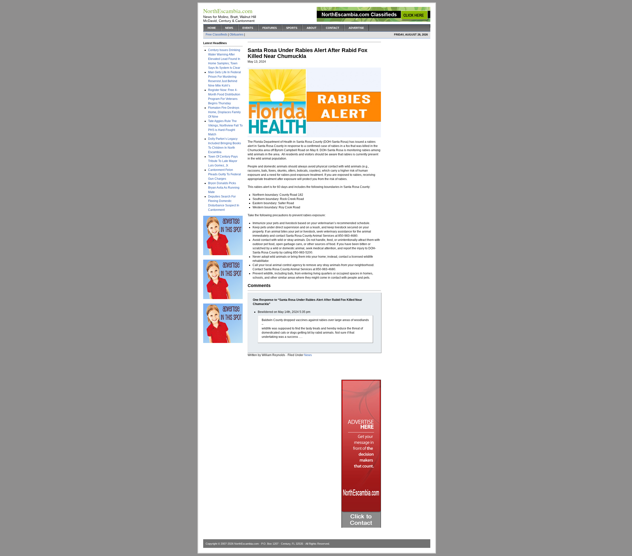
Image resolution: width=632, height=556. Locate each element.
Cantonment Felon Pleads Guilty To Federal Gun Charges (224, 174)
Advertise (356, 27)
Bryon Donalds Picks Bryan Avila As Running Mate (223, 187)
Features (269, 27)
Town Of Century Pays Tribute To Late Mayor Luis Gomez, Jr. (223, 161)
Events (247, 27)
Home (212, 27)
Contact (332, 27)
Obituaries (236, 34)
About (311, 27)
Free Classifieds (216, 34)
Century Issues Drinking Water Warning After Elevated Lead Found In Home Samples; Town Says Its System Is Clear (224, 59)
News (229, 27)
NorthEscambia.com (246, 543)
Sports (291, 27)
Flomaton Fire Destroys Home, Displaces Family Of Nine (224, 112)
